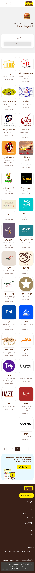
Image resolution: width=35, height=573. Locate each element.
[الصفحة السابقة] (31, 449)
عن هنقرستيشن (29, 505)
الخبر (21, 23)
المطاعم (26, 23)
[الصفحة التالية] (4, 449)
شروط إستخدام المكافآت (18, 551)
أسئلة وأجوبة (30, 551)
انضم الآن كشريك (29, 517)
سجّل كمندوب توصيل (27, 513)
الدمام (32, 526)
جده (32, 530)
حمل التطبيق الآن (24, 467)
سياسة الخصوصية (8, 560)
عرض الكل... (30, 542)
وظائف (32, 509)
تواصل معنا (7, 551)
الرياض (32, 534)
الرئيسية (32, 23)
